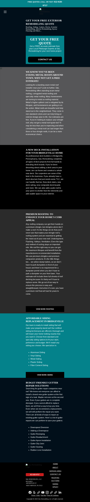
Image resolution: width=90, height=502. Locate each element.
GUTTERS (55, 481)
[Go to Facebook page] (30, 492)
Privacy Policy (35, 495)
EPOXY (55, 487)
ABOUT (55, 467)
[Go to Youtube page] (42, 492)
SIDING (55, 484)
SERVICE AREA (55, 471)
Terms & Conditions (53, 495)
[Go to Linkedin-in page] (59, 492)
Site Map (43, 495)
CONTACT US (45, 59)
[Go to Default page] (38, 492)
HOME (55, 464)
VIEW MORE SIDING (45, 375)
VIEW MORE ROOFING (45, 309)
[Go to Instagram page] (47, 492)
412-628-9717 (35, 474)
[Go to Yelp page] (34, 492)
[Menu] (5, 12)
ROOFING (55, 478)
